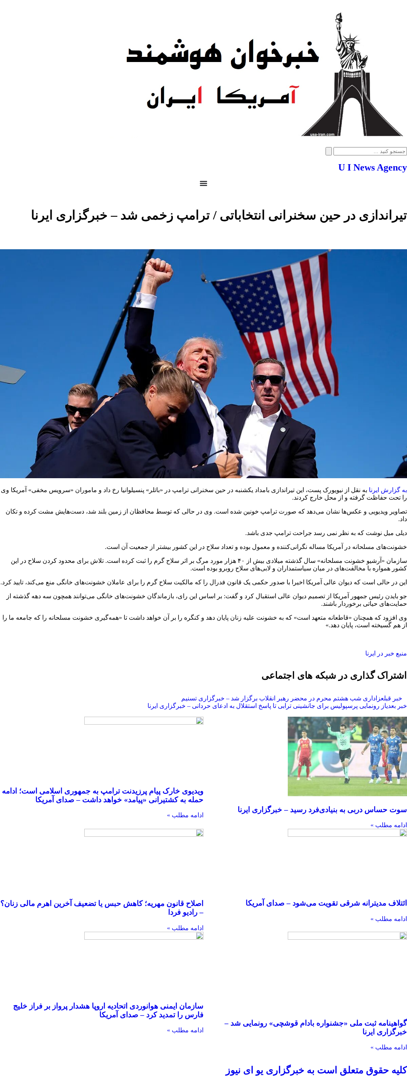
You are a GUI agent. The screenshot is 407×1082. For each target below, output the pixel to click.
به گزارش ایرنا (388, 490)
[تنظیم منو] (203, 183)
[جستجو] (329, 151)
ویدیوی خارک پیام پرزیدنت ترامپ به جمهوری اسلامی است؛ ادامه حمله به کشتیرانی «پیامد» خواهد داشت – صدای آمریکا (103, 795)
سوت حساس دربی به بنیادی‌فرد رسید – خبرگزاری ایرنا (322, 809)
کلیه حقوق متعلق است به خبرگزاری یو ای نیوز (316, 1070)
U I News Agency (372, 167)
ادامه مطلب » (388, 825)
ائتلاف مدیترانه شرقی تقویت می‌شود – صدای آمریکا (326, 903)
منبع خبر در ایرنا (386, 653)
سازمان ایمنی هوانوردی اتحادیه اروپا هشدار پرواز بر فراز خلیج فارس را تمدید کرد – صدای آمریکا (108, 1010)
